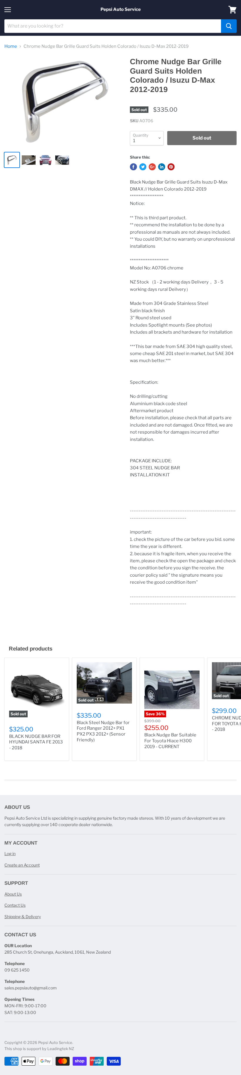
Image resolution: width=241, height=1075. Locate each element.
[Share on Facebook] (133, 166)
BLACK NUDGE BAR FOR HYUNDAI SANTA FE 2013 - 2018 (36, 742)
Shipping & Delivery (22, 916)
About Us (13, 893)
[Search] (229, 26)
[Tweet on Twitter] (142, 166)
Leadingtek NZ (60, 1048)
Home (10, 46)
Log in (10, 853)
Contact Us (15, 905)
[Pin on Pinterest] (171, 166)
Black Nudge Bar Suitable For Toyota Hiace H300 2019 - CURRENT (170, 740)
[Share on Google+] (152, 166)
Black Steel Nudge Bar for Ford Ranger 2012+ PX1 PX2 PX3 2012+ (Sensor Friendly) (103, 731)
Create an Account (22, 864)
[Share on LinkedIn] (161, 166)
